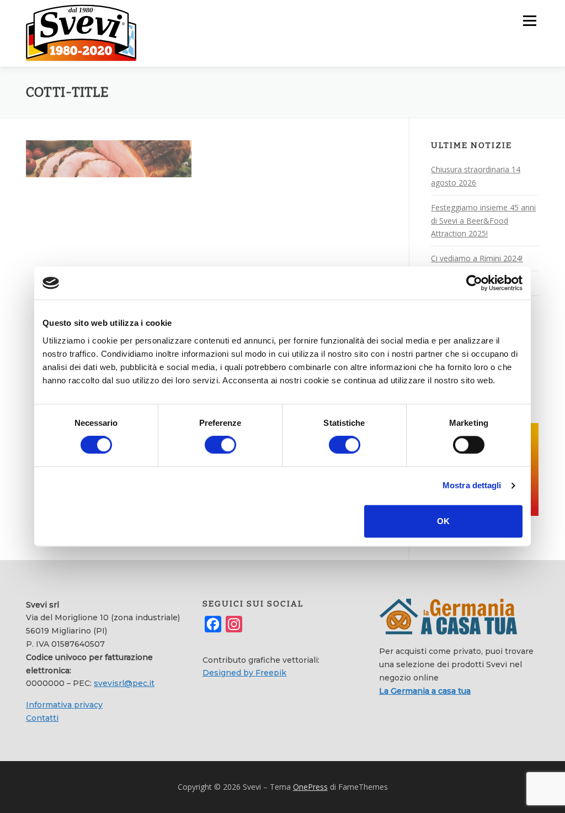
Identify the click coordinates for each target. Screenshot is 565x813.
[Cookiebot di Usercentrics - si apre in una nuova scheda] (474, 282)
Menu (529, 20)
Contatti (42, 718)
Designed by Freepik (244, 673)
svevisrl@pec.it (124, 683)
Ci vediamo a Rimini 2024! (477, 258)
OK (443, 521)
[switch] (220, 445)
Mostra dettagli (472, 485)
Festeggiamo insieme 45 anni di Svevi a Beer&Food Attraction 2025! (483, 220)
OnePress (310, 787)
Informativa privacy (64, 705)
